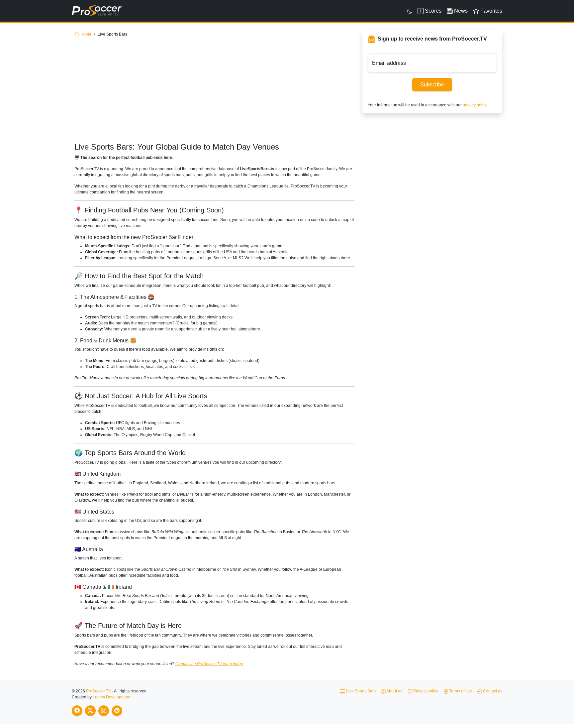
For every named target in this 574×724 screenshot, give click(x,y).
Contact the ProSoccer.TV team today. (209, 664)
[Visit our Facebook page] (77, 710)
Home (85, 34)
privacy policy (475, 105)
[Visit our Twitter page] (90, 710)
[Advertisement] (214, 92)
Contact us (492, 691)
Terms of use (460, 691)
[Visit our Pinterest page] (117, 710)
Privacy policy (425, 691)
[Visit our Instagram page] (103, 710)
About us (394, 691)
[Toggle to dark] (409, 11)
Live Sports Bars (360, 691)
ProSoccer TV (98, 691)
